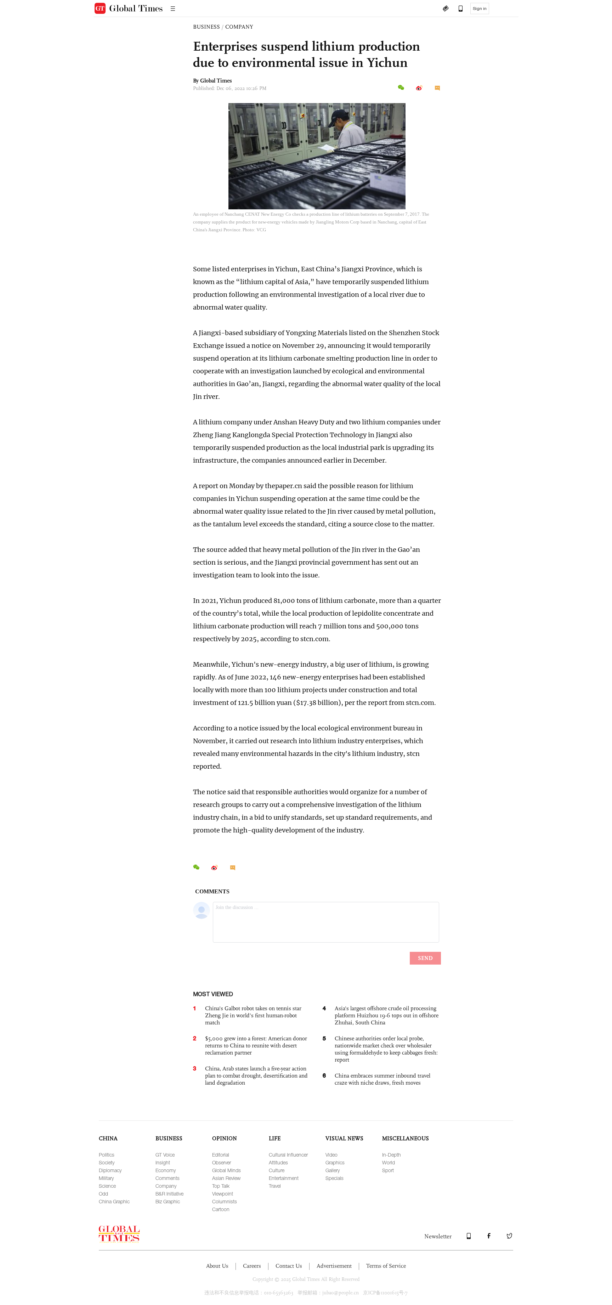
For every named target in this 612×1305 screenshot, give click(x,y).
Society (106, 1162)
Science (107, 1186)
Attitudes (278, 1162)
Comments (167, 1178)
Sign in (480, 8)
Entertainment (284, 1178)
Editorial (220, 1155)
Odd (103, 1194)
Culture (276, 1170)
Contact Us (289, 1265)
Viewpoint (222, 1194)
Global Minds (226, 1170)
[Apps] (457, 9)
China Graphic (114, 1201)
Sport (388, 1170)
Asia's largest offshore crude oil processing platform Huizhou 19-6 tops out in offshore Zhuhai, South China (386, 1015)
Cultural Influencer (288, 1155)
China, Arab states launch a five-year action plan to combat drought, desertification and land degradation (256, 1075)
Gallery (332, 1170)
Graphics (335, 1162)
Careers (252, 1265)
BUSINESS (206, 26)
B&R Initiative (169, 1194)
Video (331, 1155)
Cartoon (221, 1209)
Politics (106, 1155)
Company (165, 1186)
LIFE (274, 1138)
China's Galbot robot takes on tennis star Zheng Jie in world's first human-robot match (253, 1015)
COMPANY (239, 26)
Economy (165, 1170)
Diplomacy (110, 1170)
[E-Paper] (445, 9)
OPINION (224, 1138)
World (388, 1162)
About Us (217, 1265)
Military (106, 1178)
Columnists (224, 1201)
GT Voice (165, 1155)
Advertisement (334, 1265)
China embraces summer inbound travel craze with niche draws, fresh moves (382, 1079)
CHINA (108, 1138)
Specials (334, 1178)
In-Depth (391, 1155)
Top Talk (221, 1186)
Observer (221, 1162)
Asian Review (226, 1178)
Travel (275, 1186)
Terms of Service (386, 1265)
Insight (162, 1162)
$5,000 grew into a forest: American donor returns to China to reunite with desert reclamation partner (256, 1045)
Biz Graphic (167, 1201)
